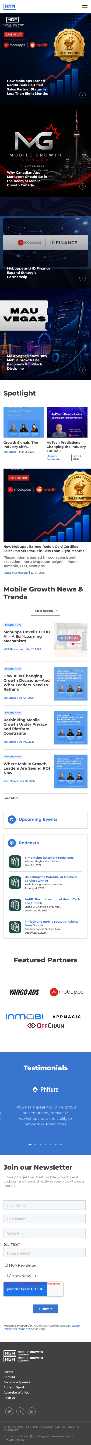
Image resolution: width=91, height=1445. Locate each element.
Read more (56, 1124)
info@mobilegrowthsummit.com (47, 1436)
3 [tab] (40, 1144)
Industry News (13, 624)
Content (9, 1377)
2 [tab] (35, 1144)
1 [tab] (30, 1144)
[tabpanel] (45, 1106)
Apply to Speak (14, 1387)
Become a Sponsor (17, 1382)
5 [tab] (50, 1144)
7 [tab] (61, 1144)
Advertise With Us (16, 1392)
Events (8, 1372)
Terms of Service (27, 1329)
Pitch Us (9, 1397)
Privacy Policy (14, 1439)
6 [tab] (55, 1144)
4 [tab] (45, 1144)
